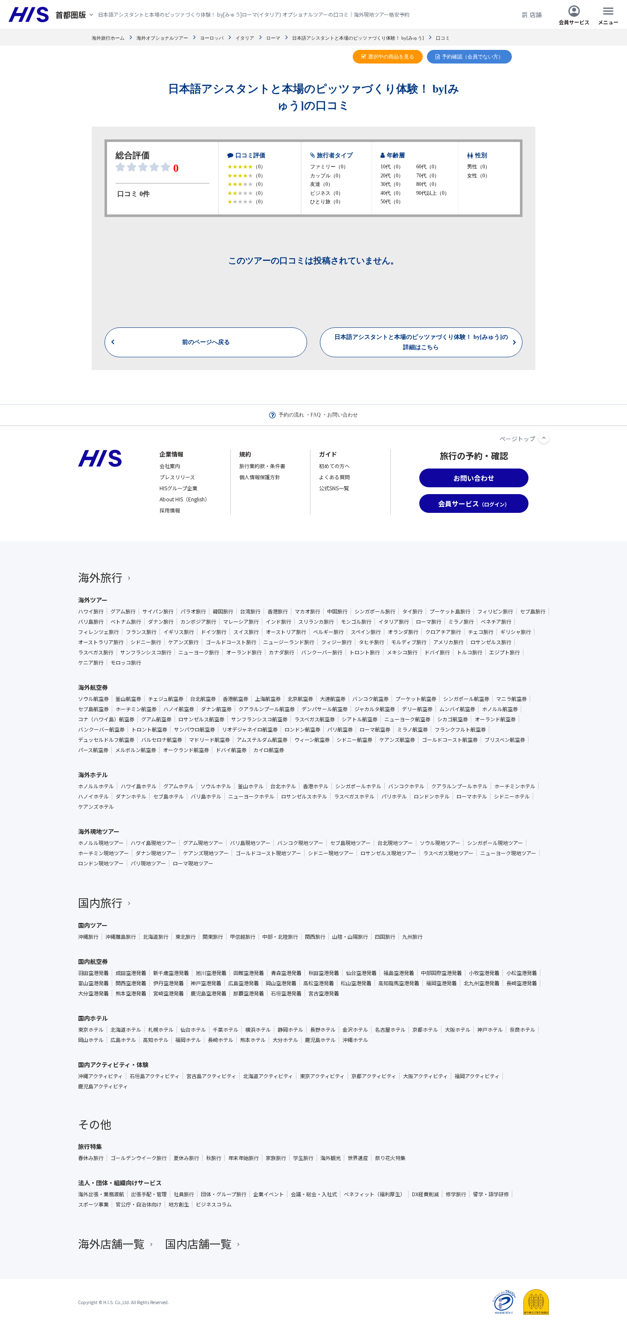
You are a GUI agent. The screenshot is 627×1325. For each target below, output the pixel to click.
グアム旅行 (123, 611)
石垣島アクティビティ (155, 1076)
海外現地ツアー (98, 831)
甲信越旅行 (242, 936)
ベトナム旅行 (125, 621)
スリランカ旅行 (316, 621)
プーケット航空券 (415, 698)
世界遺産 (358, 1157)
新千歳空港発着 (171, 972)
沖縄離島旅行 (120, 936)
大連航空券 (332, 698)
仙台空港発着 (361, 972)
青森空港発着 (286, 972)
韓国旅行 (223, 611)
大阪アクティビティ (425, 1076)
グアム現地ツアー (203, 842)
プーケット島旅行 (450, 611)
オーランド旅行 (244, 652)
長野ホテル (323, 1029)
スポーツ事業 (93, 1204)
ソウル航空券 (93, 698)
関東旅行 (213, 936)
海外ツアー (92, 600)
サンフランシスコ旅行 (145, 652)
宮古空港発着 (323, 993)
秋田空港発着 (323, 972)
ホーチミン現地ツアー (103, 853)
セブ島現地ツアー (350, 842)
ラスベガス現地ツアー (448, 853)
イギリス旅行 (178, 631)
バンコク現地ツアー (300, 842)
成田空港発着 (131, 972)
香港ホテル (315, 786)
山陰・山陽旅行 (350, 936)
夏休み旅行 (186, 1157)
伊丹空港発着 (168, 983)
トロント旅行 (364, 652)
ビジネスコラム (214, 1204)
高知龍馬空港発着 (398, 983)
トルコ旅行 (469, 652)
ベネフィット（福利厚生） (374, 1194)
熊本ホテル (253, 1039)
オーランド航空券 (495, 719)
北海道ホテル (125, 1029)
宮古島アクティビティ (211, 1076)
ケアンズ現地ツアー (206, 853)
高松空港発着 (318, 983)
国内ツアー (92, 925)
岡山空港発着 (281, 983)
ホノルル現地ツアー (101, 842)
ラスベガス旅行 (95, 652)
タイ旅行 (412, 611)
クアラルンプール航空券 (266, 709)
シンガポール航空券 (466, 698)
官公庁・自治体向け (139, 1204)
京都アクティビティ (373, 1076)
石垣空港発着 (286, 993)
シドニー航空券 (354, 739)
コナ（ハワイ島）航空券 (106, 719)
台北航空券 (203, 698)
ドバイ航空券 (231, 749)
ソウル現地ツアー (440, 842)
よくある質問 (334, 476)
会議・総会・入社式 (314, 1194)
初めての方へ (334, 465)
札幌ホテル (161, 1029)
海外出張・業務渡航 (101, 1194)
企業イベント (268, 1194)
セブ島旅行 (533, 611)
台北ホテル (283, 786)
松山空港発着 (356, 983)
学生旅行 (303, 1157)
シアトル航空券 (359, 719)
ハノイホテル (93, 796)
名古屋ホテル (390, 1029)
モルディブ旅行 (409, 642)
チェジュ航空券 (165, 698)
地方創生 (178, 1204)
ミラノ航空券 (412, 729)
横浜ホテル (258, 1029)
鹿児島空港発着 (208, 993)
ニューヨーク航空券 (407, 719)
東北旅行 (185, 936)
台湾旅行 (250, 611)
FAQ (316, 415)
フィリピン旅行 (495, 611)
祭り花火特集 (390, 1157)
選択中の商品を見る (391, 57)
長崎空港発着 (521, 983)
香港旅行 (277, 611)
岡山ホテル (91, 1039)
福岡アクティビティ (477, 1076)
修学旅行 (456, 1194)
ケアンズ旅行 (183, 642)
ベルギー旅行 (328, 631)
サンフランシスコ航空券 (259, 719)
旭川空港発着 (211, 972)
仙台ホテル (193, 1029)
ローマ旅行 (428, 621)
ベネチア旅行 (496, 621)
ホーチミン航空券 (136, 709)
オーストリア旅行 (286, 631)
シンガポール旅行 (374, 611)
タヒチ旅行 (371, 642)
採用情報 (170, 510)
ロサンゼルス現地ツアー (388, 853)
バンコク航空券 (370, 698)
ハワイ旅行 (91, 611)
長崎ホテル (220, 1039)
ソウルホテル (215, 786)
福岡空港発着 (441, 983)
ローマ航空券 (375, 729)
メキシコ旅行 (402, 652)
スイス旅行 (246, 631)
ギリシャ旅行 (515, 631)
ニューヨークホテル (251, 796)
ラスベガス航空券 (314, 719)
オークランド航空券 (186, 749)
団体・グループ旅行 (224, 1194)
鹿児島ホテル (320, 1039)
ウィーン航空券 (312, 739)
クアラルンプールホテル (459, 786)
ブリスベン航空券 (505, 739)
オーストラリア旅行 (101, 642)
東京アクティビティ (322, 1076)
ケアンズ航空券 (397, 739)
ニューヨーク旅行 (198, 652)
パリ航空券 (340, 729)
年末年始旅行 (243, 1157)
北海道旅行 (155, 936)
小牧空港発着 (484, 972)
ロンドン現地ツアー (101, 863)
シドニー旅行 (146, 642)
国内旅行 (100, 902)
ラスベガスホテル (354, 796)
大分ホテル (285, 1039)
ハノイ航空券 (178, 709)
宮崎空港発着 (168, 993)
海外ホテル (93, 774)
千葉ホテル (225, 1029)
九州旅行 (412, 936)
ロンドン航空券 (302, 729)
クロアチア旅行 (443, 631)
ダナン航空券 (216, 709)
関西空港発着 (131, 983)
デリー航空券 (417, 709)
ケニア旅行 (91, 662)
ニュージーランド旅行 (288, 642)
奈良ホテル (522, 1029)
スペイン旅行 (366, 631)
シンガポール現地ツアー (495, 842)
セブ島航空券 (93, 709)
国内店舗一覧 (198, 1243)
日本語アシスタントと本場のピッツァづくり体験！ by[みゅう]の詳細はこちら (421, 342)
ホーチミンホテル (514, 786)
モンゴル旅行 (356, 621)
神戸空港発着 (206, 983)
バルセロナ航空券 (161, 739)
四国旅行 (385, 936)
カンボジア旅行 (198, 621)
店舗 (536, 14)
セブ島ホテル (168, 796)
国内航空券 (93, 961)
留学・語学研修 (491, 1194)
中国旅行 (337, 611)
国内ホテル (93, 1018)
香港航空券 (235, 698)
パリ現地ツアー (148, 863)
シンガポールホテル (358, 786)
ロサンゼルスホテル (304, 796)
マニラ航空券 (511, 698)
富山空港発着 (93, 983)
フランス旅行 (141, 631)
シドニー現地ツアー (331, 853)
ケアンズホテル (96, 806)
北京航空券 (300, 698)
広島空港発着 (243, 983)
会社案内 (170, 465)
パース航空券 (93, 749)
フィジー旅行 (336, 642)
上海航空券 (268, 698)
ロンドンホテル (432, 796)
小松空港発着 (521, 972)
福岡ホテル (188, 1039)
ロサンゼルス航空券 (201, 719)
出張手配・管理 (149, 1194)
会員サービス (574, 21)
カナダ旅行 (281, 652)
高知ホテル (155, 1039)
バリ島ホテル (206, 796)
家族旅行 (276, 1157)
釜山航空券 (128, 698)
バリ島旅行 (91, 621)
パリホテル (394, 796)
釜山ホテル (251, 786)
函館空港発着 (248, 972)
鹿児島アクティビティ (103, 1086)
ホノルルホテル (96, 786)
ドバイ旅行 (437, 652)
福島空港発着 (398, 972)
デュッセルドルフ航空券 (106, 739)
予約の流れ (291, 415)
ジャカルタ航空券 (374, 709)
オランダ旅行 (403, 631)
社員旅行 (184, 1194)
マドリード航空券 (209, 739)
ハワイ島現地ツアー (153, 842)
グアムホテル (178, 786)
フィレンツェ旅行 (98, 631)
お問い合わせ (342, 415)
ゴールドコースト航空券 (450, 739)
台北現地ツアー (395, 842)
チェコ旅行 (480, 631)
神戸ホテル (490, 1029)
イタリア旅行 (393, 621)
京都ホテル (425, 1029)
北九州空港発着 (481, 983)
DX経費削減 (425, 1194)
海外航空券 (93, 687)
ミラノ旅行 (461, 621)
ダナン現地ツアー (156, 853)
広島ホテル (123, 1039)
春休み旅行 (91, 1157)
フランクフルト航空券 (460, 729)
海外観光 (330, 1157)
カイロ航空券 (268, 749)
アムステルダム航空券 (262, 739)
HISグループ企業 (178, 488)
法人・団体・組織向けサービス (120, 1182)
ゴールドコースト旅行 (231, 642)
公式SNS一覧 (334, 488)
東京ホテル (91, 1029)
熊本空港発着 (131, 993)
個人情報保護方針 (259, 476)
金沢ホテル (355, 1029)
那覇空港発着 (248, 993)
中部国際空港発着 (441, 972)
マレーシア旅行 (241, 621)
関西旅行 (315, 936)
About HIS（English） (185, 499)
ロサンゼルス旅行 (490, 642)
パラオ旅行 (193, 611)
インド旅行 (278, 621)
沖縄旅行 (88, 936)
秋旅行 (213, 1157)
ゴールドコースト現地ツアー (268, 853)
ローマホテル (471, 796)
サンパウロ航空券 (194, 729)
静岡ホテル (290, 1029)
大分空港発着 (93, 993)
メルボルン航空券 (135, 749)
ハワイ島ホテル (139, 786)
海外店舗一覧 (111, 1243)
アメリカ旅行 (448, 642)
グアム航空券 (156, 719)
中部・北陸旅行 (280, 936)
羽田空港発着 (93, 972)
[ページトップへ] (544, 438)
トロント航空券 (149, 729)
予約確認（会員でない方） (472, 57)
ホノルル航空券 (500, 709)
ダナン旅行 (161, 621)
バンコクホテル (406, 786)
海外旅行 (100, 577)
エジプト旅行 (504, 652)
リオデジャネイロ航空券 (250, 729)
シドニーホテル (512, 796)
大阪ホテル (457, 1029)
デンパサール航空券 (325, 709)
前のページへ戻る (206, 342)
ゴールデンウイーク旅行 (138, 1157)
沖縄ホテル (355, 1039)
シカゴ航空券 (452, 719)
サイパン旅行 (158, 611)
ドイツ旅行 (213, 631)
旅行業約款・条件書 (262, 465)
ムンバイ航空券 (457, 709)
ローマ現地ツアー (193, 863)
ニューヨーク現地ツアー (508, 853)
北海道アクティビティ (268, 1076)
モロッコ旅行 (125, 662)
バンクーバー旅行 (322, 652)
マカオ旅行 (307, 611)
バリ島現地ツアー (250, 842)
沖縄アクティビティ (100, 1076)
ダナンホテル (131, 796)
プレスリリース (177, 476)
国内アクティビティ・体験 (113, 1064)
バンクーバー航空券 (101, 729)
